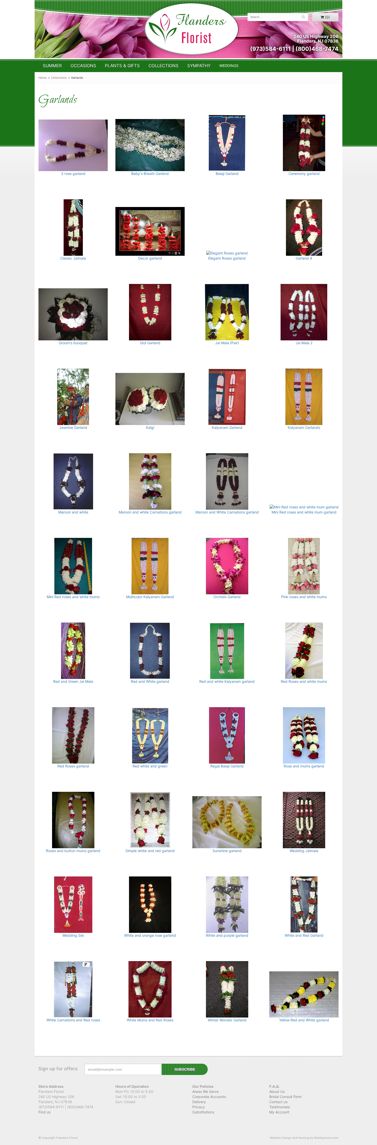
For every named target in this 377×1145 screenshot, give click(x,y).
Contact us (278, 1102)
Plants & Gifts (122, 65)
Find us (44, 1112)
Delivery (199, 1102)
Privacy (198, 1107)
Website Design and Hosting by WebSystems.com (304, 1138)
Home (42, 78)
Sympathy (199, 65)
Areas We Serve (205, 1091)
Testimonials (279, 1107)
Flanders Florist (191, 29)
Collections (163, 65)
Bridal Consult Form (285, 1096)
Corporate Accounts (209, 1096)
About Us (277, 1091)
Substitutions (203, 1112)
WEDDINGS (229, 65)
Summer (52, 65)
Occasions (83, 65)
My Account (279, 1112)
